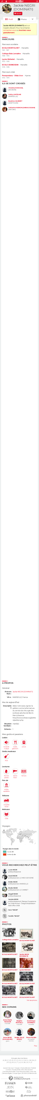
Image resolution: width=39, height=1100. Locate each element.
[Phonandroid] (29, 1095)
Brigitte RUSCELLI (19, 1022)
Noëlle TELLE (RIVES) (19, 1038)
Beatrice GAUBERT (15, 101)
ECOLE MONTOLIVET (11, 48)
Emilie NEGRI (12, 882)
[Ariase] (10, 1095)
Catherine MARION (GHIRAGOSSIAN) (21, 108)
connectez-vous (9, 30)
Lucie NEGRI (12, 870)
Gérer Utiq (33, 1071)
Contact (8, 1070)
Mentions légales (7, 1073)
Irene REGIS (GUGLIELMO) (7, 1038)
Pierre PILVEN (31, 1037)
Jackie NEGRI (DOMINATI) (24, 955)
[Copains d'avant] (10, 1091)
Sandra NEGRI (13, 899)
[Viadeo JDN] (29, 1091)
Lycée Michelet (8, 59)
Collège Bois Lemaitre (11, 54)
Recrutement (29, 1070)
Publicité (33, 1068)
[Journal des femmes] (10, 1083)
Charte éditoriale (25, 1068)
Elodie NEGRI (13, 888)
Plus (35, 1046)
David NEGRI (12, 876)
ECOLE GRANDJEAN (10, 65)
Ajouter (18, 13)
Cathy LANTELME (14, 94)
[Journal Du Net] (10, 1087)
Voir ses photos (32, 1000)
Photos (24, 19)
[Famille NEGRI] (4, 916)
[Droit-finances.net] (29, 1087)
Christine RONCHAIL (15, 88)
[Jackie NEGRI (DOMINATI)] (7, 9)
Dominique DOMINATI (31, 1022)
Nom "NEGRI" (13, 910)
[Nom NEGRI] (4, 910)
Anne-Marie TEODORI (7, 1021)
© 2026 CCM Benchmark (29, 1073)
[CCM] (29, 1083)
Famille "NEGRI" (14, 916)
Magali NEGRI (13, 894)
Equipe (17, 1068)
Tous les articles (16, 1070)
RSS (23, 1070)
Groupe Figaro (17, 1073)
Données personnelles (9, 1071)
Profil (11, 19)
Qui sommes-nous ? (8, 1068)
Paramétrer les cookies (23, 1071)
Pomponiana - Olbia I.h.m (12, 76)
